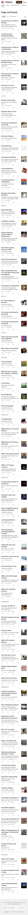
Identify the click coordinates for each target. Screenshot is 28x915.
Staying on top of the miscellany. (10, 800)
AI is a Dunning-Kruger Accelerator (7, 184)
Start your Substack (10, 908)
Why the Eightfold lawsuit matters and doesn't (9, 509)
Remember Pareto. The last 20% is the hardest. (9, 732)
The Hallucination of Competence (7, 181)
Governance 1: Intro (7, 85)
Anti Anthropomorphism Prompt (9, 884)
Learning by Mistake (8, 520)
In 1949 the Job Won (8, 221)
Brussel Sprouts (6, 394)
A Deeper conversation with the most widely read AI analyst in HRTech (9, 743)
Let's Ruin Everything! (8, 765)
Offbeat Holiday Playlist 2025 (9, 667)
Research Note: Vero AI (8, 111)
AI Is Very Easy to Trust (8, 566)
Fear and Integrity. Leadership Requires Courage (8, 531)
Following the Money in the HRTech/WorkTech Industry (8, 469)
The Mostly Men (6, 419)
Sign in (24, 2)
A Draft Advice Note (6, 316)
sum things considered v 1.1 (10, 798)
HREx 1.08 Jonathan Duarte (10, 454)
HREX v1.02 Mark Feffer (8, 741)
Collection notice (16, 904)
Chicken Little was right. (7, 790)
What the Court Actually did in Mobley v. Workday (9, 372)
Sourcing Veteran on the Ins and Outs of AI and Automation (9, 433)
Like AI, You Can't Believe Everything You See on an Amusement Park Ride (8, 212)
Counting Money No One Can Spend (9, 38)
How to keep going (7, 406)
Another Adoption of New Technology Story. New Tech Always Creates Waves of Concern (10, 171)
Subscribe (19, 2)
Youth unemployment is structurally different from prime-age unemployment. (10, 277)
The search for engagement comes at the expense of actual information (9, 288)
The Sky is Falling (7, 788)
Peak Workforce (6, 146)
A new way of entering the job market (9, 313)
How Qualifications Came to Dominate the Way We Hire (8, 224)
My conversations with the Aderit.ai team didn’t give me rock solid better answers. (9, 25)
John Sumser (10, 28)
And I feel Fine (5, 848)
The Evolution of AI (6, 836)
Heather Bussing (9, 253)
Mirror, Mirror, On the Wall (9, 348)
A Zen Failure (5, 383)
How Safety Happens (8, 807)
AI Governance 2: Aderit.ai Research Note (9, 74)
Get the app (22, 908)
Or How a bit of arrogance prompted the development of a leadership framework (9, 397)
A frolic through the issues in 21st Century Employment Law (10, 645)
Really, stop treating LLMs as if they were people (9, 888)
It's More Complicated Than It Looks (10, 871)
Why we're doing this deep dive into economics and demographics (9, 127)
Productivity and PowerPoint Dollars (7, 35)
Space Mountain (6, 210)
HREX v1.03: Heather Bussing (8, 641)
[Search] (25, 16)
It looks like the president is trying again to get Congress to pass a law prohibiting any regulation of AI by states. (9, 707)
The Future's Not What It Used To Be (9, 124)
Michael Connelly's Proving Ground (10, 618)
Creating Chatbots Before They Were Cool (9, 456)
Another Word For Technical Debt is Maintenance (7, 234)
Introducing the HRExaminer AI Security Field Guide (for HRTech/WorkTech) (9, 499)
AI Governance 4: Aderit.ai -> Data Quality (10, 48)
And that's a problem (6, 568)
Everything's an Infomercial (10, 286)
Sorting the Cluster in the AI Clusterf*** (8, 65)
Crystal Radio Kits (7, 168)
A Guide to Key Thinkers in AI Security (10, 482)
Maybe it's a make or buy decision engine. (8, 779)
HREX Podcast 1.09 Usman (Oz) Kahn (9, 443)
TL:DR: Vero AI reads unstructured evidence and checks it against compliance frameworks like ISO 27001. (8, 114)
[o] (24, 430)
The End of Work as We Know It (8, 845)
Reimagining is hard (6, 558)
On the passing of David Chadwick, (7, 386)
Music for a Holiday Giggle (8, 670)
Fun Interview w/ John (8, 655)
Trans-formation (6, 361)
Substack (6, 911)
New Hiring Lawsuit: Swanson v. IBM (7, 248)
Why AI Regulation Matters (10, 705)
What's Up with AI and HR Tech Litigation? (9, 337)
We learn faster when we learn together (9, 861)
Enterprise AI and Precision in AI (10, 446)
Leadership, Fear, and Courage (8, 545)
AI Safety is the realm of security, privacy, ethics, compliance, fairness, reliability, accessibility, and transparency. (10, 810)
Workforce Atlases (7, 136)
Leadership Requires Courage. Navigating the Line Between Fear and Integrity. (10, 536)
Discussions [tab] (13, 16)
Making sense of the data (8, 77)
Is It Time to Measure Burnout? (8, 301)
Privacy (24, 902)
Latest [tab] (3, 16)
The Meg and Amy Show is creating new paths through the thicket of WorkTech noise (9, 657)
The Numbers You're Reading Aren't (9, 103)
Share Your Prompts (7, 859)
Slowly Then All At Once (9, 678)
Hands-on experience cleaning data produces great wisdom (9, 693)
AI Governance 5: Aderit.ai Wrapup (9, 21)
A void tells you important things (10, 632)
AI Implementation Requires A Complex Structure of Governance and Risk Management (9, 88)
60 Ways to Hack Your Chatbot (8, 496)
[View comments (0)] (8, 30)
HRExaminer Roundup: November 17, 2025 (8, 753)
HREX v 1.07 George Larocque (7, 466)
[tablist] (9, 16)
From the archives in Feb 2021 (9, 697)
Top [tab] (8, 16)
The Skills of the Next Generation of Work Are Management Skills (10, 197)
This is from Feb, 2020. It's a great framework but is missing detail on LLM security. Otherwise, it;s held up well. (9, 720)
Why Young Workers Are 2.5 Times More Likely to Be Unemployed (10, 272)
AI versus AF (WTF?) (8, 606)
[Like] (2, 30)
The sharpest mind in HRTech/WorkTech (7, 593)
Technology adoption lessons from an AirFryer (9, 608)
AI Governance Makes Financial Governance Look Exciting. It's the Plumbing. (9, 262)
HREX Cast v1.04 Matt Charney (8, 590)
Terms (9, 904)
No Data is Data (6, 630)
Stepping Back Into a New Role (9, 680)
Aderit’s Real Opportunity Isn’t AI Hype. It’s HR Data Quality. (10, 52)
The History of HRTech (8, 157)
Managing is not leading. (8, 548)
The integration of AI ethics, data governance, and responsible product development (10, 580)
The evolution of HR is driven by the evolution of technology (9, 160)
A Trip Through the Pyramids (9, 138)
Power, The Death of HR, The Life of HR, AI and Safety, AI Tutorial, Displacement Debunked (10, 756)
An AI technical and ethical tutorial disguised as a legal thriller (8, 622)
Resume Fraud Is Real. (8, 100)
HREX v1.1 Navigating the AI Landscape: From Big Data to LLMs (10, 832)
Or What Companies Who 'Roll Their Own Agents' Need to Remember (9, 239)
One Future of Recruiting (9, 776)
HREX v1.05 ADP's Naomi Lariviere (9, 577)
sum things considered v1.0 (10, 819)
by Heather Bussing (6, 251)
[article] (14, 25)
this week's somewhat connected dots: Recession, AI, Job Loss (10, 821)
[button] (2, 5)
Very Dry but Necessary (9, 259)
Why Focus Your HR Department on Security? (9, 717)
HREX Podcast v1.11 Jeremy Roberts (10, 430)
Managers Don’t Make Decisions (8, 194)
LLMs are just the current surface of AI (10, 875)
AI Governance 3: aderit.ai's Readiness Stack (10, 61)
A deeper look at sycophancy (9, 350)
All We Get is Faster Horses (10, 556)
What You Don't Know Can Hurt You (9, 486)
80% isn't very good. (8, 729)
